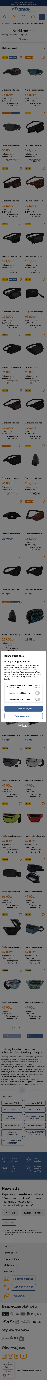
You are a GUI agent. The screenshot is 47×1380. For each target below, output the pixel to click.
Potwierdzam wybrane (23, 716)
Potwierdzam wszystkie (23, 709)
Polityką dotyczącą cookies (26, 668)
